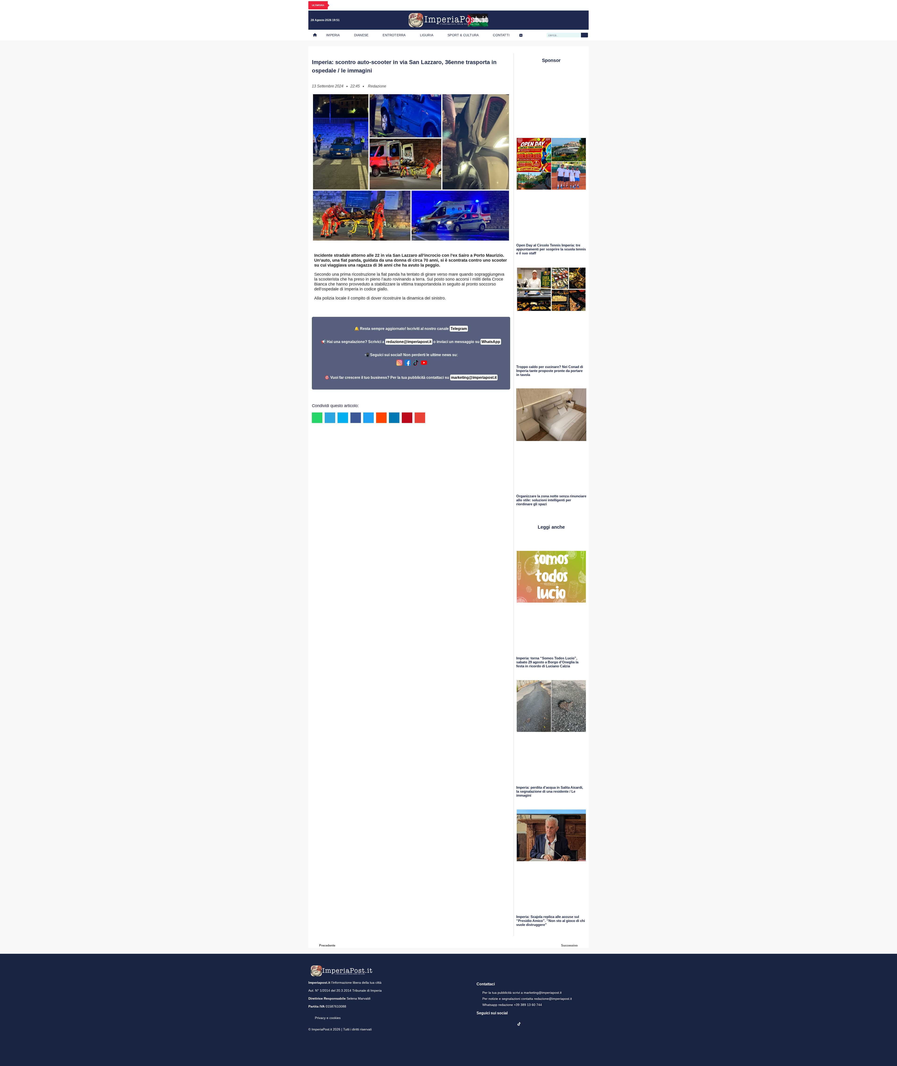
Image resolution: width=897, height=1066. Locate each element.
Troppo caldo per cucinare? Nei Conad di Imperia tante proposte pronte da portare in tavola (549, 371)
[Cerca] (584, 35)
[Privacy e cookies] (310, 1014)
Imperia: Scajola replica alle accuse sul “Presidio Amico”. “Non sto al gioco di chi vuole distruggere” (550, 921)
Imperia (333, 35)
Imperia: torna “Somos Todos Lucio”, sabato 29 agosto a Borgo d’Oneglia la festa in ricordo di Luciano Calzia (547, 662)
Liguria (426, 35)
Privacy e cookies (328, 1018)
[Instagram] (553, 20)
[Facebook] (544, 20)
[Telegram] (572, 20)
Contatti (501, 35)
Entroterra (394, 35)
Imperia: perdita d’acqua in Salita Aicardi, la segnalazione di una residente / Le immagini (549, 791)
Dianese (361, 35)
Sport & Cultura (463, 35)
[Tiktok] (582, 20)
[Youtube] (563, 20)
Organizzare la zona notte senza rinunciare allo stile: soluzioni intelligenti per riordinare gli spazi (551, 500)
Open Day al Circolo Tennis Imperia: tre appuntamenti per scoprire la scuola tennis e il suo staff (551, 249)
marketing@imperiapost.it (474, 377)
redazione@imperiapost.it (408, 342)
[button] (317, 417)
